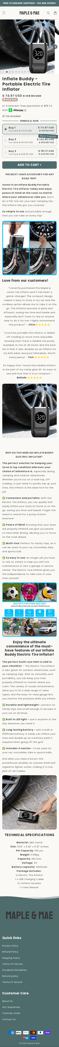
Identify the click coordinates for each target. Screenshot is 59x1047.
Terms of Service (12, 982)
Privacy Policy (10, 945)
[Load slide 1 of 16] (52, 71)
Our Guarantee (11, 1007)
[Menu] (3, 13)
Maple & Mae (33, 1043)
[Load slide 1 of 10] (34, 71)
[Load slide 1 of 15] (49, 71)
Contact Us (9, 1019)
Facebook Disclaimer (14, 970)
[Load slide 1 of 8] (28, 71)
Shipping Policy (11, 957)
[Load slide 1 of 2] (9, 71)
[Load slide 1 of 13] (43, 71)
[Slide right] (55, 47)
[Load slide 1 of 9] (31, 71)
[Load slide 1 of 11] (37, 71)
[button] (48, 13)
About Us (7, 1001)
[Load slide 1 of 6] (22, 71)
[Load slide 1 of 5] (19, 71)
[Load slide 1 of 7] (25, 71)
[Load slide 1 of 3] (13, 71)
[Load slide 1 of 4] (16, 71)
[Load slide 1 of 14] (46, 71)
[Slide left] (4, 47)
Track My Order (11, 1013)
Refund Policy (10, 951)
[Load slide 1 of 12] (40, 71)
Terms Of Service (12, 964)
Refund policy (10, 976)
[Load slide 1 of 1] (6, 71)
